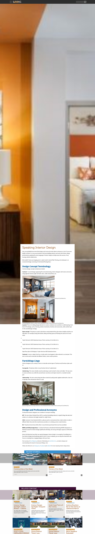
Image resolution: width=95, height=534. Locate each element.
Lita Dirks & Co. (52, 441)
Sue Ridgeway (33, 441)
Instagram (36, 446)
